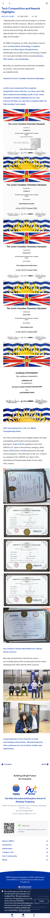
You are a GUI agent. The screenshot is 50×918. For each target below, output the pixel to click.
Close (41, 901)
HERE (13, 880)
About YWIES (8, 841)
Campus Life (8, 852)
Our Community (9, 856)
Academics (7, 845)
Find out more (25, 910)
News (4, 860)
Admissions (7, 848)
